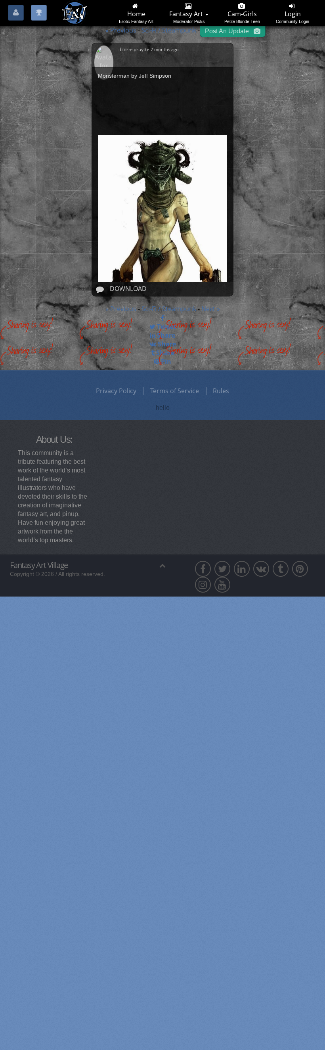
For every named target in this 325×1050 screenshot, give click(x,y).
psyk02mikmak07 (64, 660)
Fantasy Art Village (39, 565)
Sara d (48, 631)
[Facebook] (162, 318)
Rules (221, 390)
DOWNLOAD (128, 288)
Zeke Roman (57, 688)
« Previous (120, 30)
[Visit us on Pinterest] (300, 569)
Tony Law (53, 717)
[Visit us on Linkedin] (242, 569)
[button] (14, 1022)
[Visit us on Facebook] (203, 569)
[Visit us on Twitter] (222, 569)
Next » (210, 308)
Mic (45, 745)
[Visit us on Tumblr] (281, 569)
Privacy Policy (116, 390)
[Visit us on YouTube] (222, 585)
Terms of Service (174, 390)
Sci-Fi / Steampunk (169, 30)
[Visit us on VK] (261, 569)
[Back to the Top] (162, 565)
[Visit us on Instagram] (203, 585)
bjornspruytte (135, 49)
